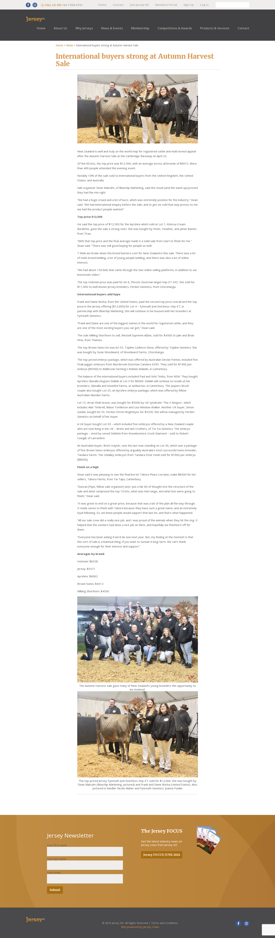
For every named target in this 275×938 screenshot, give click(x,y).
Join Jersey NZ (139, 5)
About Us (60, 28)
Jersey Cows (151, 927)
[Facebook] (28, 5)
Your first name (57, 845)
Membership (140, 28)
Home (102, 5)
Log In (204, 5)
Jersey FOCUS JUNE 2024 (161, 855)
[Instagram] (35, 5)
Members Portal (166, 5)
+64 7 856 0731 (72, 5)
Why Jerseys (84, 28)
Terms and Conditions (164, 923)
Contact (118, 5)
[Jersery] (45, 19)
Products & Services (214, 28)
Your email (53, 872)
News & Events (112, 28)
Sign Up (189, 5)
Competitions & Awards (175, 28)
